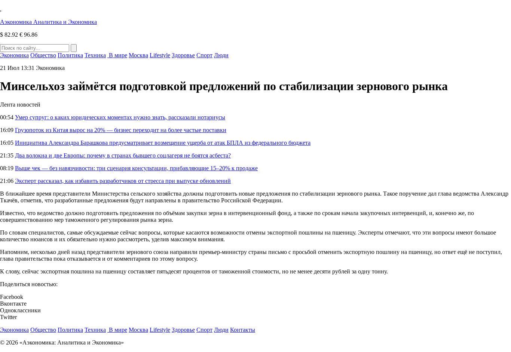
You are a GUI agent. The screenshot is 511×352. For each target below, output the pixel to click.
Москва (138, 55)
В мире (117, 55)
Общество (43, 55)
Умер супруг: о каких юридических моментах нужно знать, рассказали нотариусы (120, 117)
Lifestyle (160, 55)
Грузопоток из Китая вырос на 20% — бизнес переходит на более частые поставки (120, 130)
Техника (95, 55)
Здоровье (183, 55)
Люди (221, 55)
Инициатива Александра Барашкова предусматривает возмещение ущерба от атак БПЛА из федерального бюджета (162, 143)
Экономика (14, 55)
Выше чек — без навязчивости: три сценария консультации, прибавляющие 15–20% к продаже (136, 168)
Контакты (242, 330)
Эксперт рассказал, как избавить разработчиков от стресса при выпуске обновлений (123, 181)
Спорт (204, 55)
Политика (70, 55)
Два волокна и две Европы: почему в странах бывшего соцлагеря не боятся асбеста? (123, 155)
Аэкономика (48, 22)
